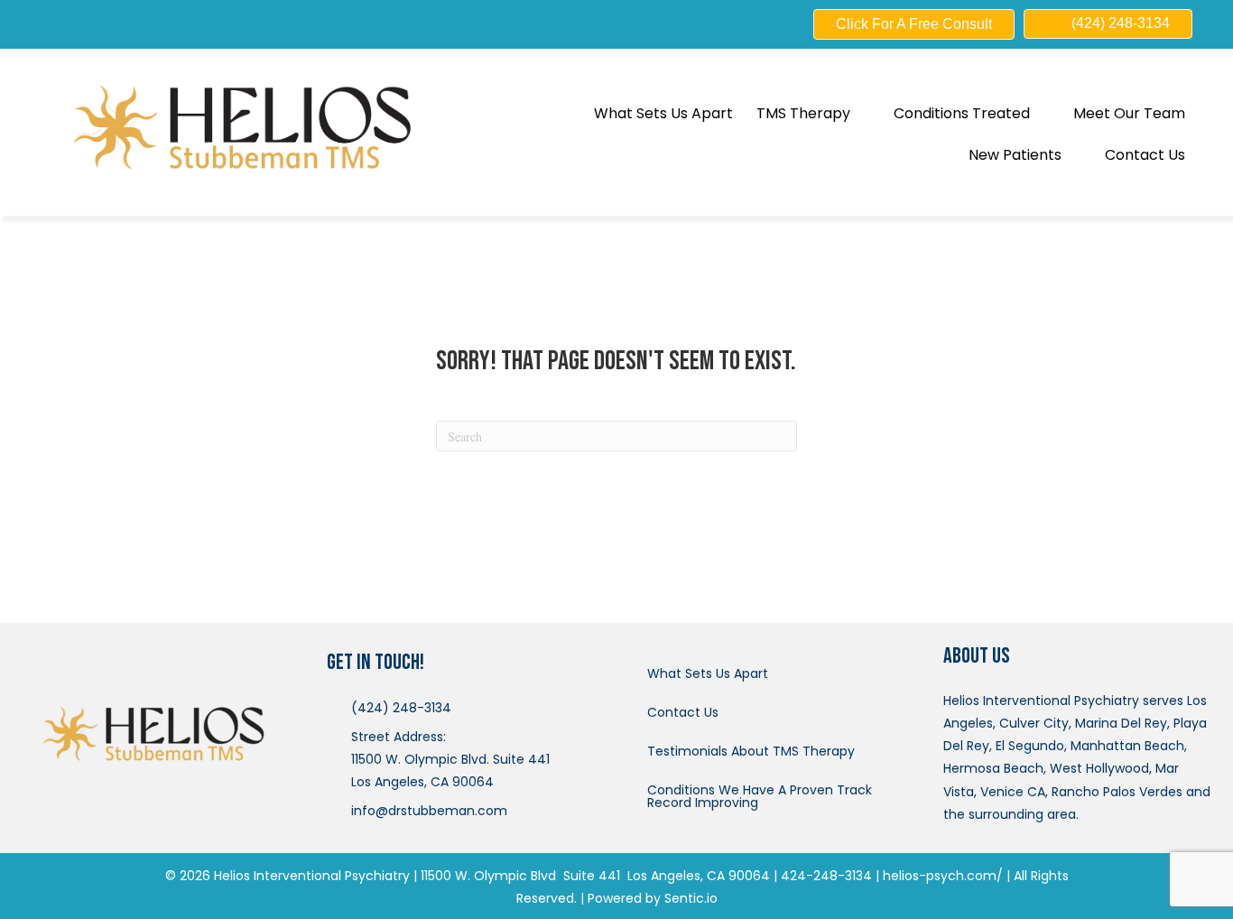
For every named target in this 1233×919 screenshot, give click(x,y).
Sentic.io (691, 898)
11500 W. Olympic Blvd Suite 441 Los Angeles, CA (573, 876)
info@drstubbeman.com (429, 811)
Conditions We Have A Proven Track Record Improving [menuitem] (759, 796)
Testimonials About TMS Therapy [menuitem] (751, 751)
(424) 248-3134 (401, 708)
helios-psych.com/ (943, 876)
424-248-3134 (826, 876)
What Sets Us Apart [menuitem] (707, 673)
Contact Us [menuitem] (682, 712)
